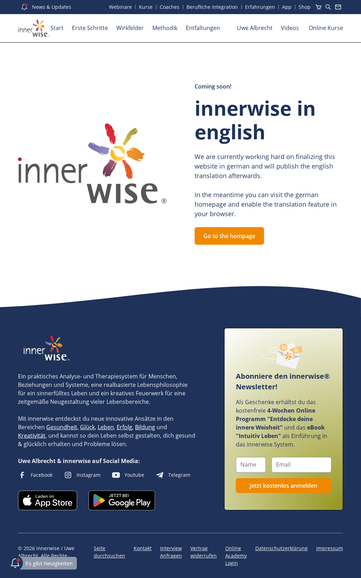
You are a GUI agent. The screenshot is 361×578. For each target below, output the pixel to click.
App (287, 7)
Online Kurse (326, 28)
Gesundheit (61, 427)
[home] (33, 28)
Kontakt (143, 548)
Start (56, 28)
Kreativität (31, 435)
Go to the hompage (229, 236)
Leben (106, 427)
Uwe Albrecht (255, 28)
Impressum (329, 548)
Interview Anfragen (171, 552)
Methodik (164, 28)
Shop (305, 7)
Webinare (120, 7)
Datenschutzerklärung (281, 548)
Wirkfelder (130, 28)
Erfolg (124, 427)
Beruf (212, 7)
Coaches (169, 7)
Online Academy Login (236, 555)
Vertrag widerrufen (203, 552)
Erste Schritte (90, 28)
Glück (87, 427)
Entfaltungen (203, 28)
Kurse (146, 7)
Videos (290, 28)
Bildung (145, 427)
